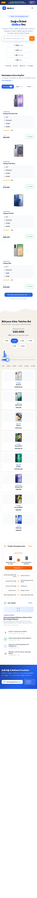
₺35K (22, 341)
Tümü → (31, 546)
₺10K (6, 341)
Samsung (8, 65)
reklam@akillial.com (13, 682)
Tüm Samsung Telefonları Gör (17, 295)
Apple (16, 65)
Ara (32, 38)
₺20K (14, 341)
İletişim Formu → (29, 682)
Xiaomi (23, 65)
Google (31, 65)
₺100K (22, 346)
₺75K (14, 346)
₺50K (30, 341)
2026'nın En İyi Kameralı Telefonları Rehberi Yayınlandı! (18, 2)
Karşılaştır (17, 568)
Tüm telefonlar (6, 80)
